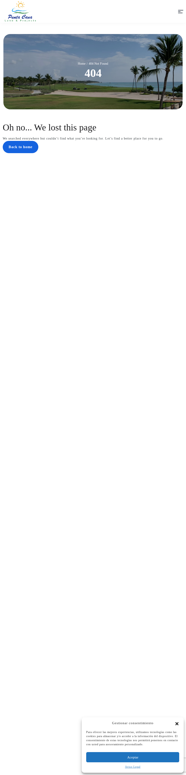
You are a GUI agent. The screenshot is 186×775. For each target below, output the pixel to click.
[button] (177, 723)
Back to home (20, 147)
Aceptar (132, 757)
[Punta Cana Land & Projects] (20, 11)
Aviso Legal (132, 766)
